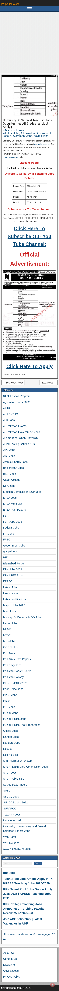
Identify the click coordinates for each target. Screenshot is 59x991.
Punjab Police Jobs (14, 718)
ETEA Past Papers (14, 509)
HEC (6, 557)
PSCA (6, 700)
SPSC (6, 790)
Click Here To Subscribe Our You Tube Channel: (29, 236)
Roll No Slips (11, 754)
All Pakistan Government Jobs (21, 432)
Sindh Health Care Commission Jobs (25, 766)
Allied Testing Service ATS (19, 443)
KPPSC (7, 581)
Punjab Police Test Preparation (21, 724)
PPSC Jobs (10, 694)
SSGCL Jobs (11, 796)
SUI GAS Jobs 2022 (15, 802)
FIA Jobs (8, 533)
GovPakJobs (11, 970)
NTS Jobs (9, 641)
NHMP (7, 629)
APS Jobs (9, 449)
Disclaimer (9, 964)
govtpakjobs (41, 135)
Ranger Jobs (11, 736)
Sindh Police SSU (13, 778)
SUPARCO (9, 808)
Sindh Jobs (10, 772)
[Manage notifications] (52, 985)
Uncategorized (12, 820)
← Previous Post (13, 382)
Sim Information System (18, 760)
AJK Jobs (9, 419)
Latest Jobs (12, 133)
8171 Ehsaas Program (16, 396)
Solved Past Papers (15, 784)
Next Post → (48, 382)
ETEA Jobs (10, 497)
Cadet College (11, 479)
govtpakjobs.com (10, 4)
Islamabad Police (13, 563)
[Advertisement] (29, 42)
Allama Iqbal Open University (20, 437)
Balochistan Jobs (13, 467)
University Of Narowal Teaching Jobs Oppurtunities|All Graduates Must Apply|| (27, 123)
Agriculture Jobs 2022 (16, 402)
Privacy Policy (11, 976)
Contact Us (10, 958)
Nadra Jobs (10, 623)
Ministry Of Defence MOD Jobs (22, 617)
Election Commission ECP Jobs (22, 491)
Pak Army (9, 653)
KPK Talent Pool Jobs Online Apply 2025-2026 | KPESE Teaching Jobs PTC (28, 893)
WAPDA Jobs (11, 842)
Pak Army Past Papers (17, 659)
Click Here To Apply (29, 366)
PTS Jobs (9, 706)
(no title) (9, 872)
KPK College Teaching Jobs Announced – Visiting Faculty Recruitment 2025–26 (23, 908)
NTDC (7, 635)
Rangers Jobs (11, 742)
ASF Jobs (9, 455)
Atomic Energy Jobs (15, 461)
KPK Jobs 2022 (12, 569)
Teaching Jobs (12, 814)
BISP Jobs (9, 473)
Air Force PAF (11, 414)
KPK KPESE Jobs (14, 575)
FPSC (6, 539)
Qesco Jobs (10, 730)
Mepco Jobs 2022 (14, 605)
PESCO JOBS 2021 (15, 683)
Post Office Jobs (13, 688)
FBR (6, 515)
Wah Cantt (9, 836)
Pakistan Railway (13, 677)
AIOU (6, 408)
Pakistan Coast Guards (17, 671)
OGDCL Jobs (11, 647)
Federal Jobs (11, 527)
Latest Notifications (14, 599)
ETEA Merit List (12, 503)
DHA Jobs (9, 485)
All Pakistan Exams (14, 425)
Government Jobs (21, 135)
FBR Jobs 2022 (12, 521)
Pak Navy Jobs (12, 665)
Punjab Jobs (10, 712)
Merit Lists (9, 611)
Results (7, 748)
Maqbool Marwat (15, 130)
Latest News (10, 593)
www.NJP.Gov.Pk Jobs (17, 848)
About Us (8, 952)
